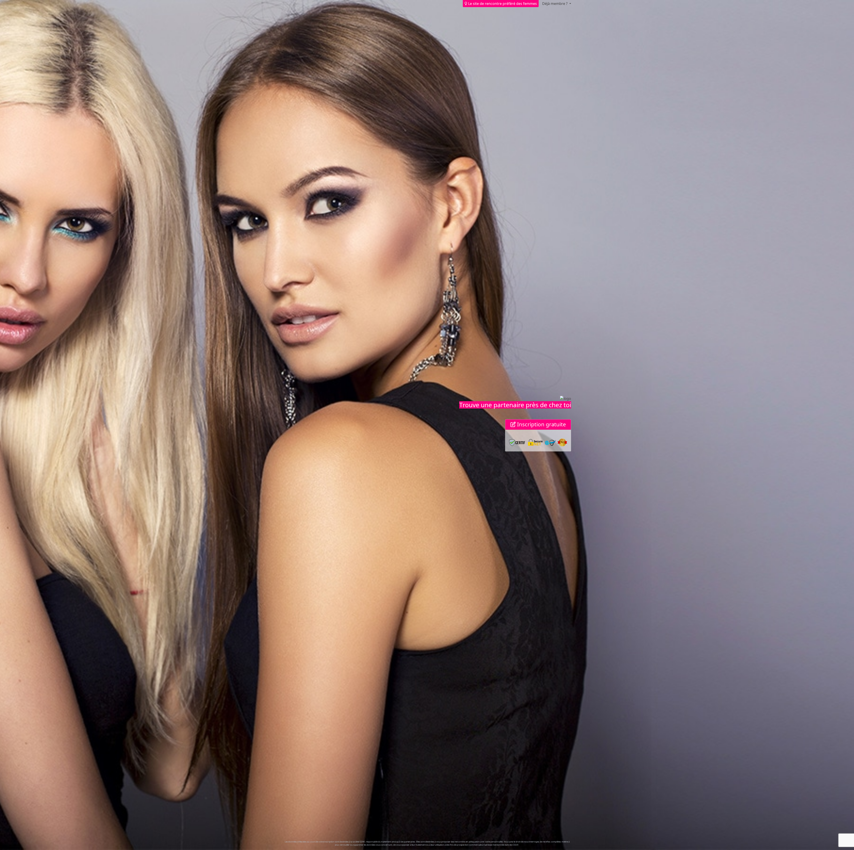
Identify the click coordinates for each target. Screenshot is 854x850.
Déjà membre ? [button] (555, 3)
